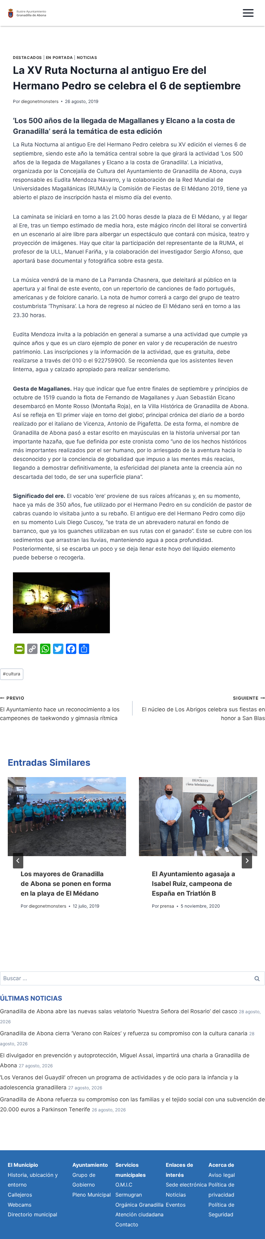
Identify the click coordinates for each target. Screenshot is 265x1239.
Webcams (19, 1204)
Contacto (126, 1224)
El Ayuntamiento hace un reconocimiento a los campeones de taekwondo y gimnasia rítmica (60, 708)
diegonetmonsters (39, 101)
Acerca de (221, 1165)
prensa (167, 906)
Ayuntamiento (90, 1165)
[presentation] (67, 816)
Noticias (87, 57)
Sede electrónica (186, 1184)
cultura (11, 673)
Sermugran (128, 1194)
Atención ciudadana (139, 1214)
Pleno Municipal (91, 1194)
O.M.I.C (123, 1184)
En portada (59, 57)
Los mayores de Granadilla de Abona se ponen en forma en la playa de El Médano (66, 883)
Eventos (176, 1204)
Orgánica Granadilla (139, 1204)
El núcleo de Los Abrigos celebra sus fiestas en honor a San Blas (203, 708)
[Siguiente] (247, 860)
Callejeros (20, 1194)
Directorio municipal (32, 1214)
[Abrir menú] (248, 13)
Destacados (27, 57)
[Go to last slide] (18, 860)
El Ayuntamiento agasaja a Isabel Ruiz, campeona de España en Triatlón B (193, 883)
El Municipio (23, 1165)
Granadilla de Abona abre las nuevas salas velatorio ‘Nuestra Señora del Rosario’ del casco (118, 1011)
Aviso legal (221, 1175)
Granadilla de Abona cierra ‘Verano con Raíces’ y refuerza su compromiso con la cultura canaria (124, 1033)
